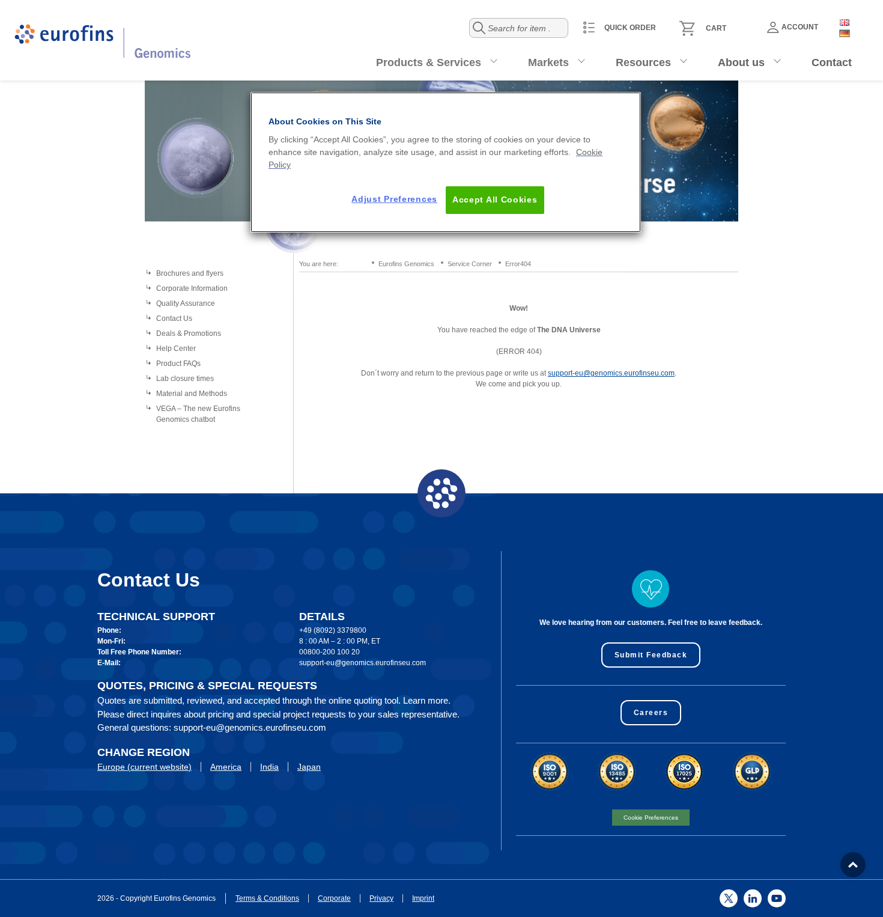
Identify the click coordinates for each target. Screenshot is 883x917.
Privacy (381, 898)
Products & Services (428, 62)
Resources (643, 62)
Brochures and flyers (189, 273)
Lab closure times (185, 378)
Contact (832, 62)
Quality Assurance (185, 303)
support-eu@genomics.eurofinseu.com (611, 373)
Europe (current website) (144, 767)
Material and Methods (191, 393)
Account (799, 27)
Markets (548, 62)
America (225, 767)
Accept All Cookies (495, 199)
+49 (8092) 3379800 (332, 630)
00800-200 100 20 (329, 652)
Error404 (518, 263)
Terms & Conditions (267, 898)
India (269, 767)
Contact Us (174, 318)
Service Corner (470, 263)
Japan (309, 767)
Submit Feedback (651, 655)
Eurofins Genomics (406, 263)
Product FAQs (178, 363)
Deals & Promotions (188, 333)
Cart (716, 28)
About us (741, 62)
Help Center (176, 348)
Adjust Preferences (394, 199)
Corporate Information (192, 288)
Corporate (334, 898)
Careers (651, 712)
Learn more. (427, 700)
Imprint (423, 898)
